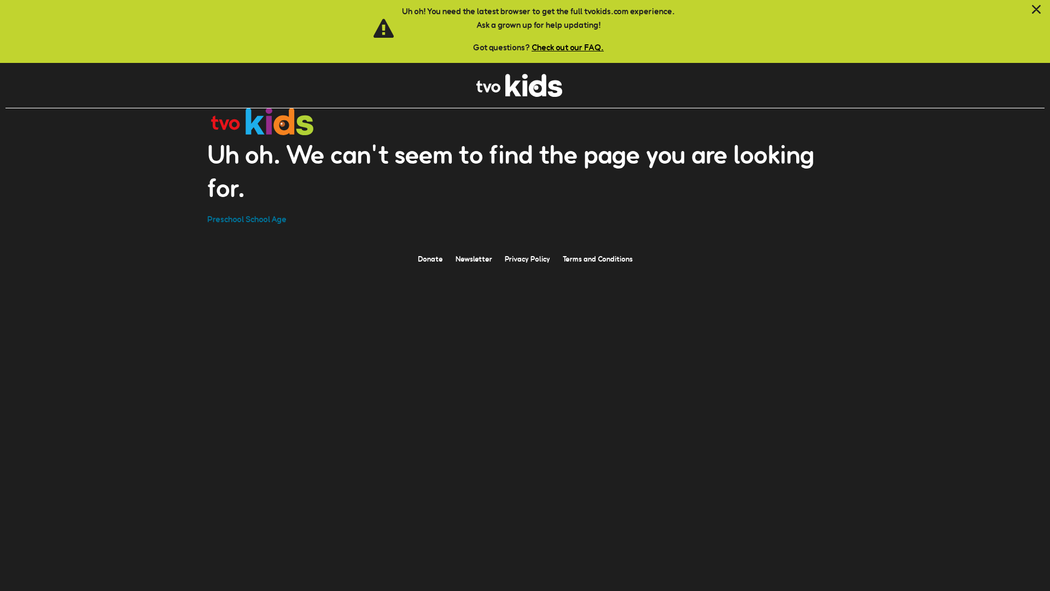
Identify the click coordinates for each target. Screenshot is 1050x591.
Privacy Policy (527, 259)
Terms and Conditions (598, 259)
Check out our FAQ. (568, 47)
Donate (430, 259)
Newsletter (474, 259)
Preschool (225, 219)
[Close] (1036, 9)
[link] (519, 94)
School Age (266, 219)
